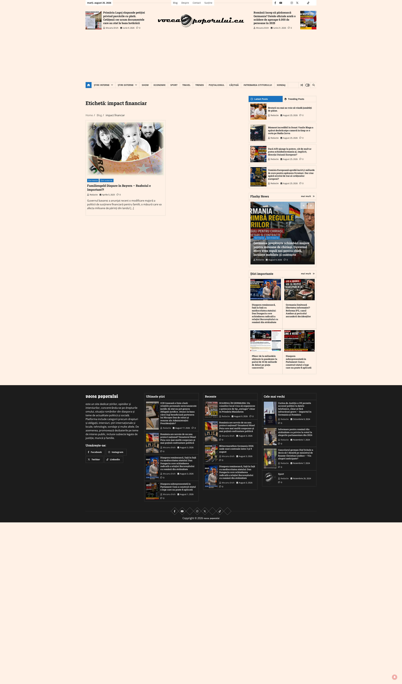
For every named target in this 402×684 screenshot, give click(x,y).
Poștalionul (216, 84)
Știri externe (125, 84)
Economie (160, 84)
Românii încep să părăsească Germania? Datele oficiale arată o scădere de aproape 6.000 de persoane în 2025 (275, 18)
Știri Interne (101, 84)
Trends (199, 84)
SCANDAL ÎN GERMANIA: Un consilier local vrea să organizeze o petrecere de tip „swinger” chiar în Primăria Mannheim (237, 407)
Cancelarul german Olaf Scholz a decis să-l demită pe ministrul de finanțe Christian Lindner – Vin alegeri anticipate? (295, 454)
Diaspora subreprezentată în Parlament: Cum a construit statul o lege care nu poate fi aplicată (298, 361)
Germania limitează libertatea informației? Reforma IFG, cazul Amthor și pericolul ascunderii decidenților (298, 310)
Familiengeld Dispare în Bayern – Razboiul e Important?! (119, 187)
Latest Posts (261, 98)
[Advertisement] (201, 58)
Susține (208, 2)
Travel (186, 84)
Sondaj (281, 84)
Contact (197, 2)
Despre (185, 2)
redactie (94, 194)
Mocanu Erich (112, 27)
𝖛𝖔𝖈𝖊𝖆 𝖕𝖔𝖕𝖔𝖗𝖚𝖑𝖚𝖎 (212, 518)
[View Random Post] (301, 85)
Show (145, 84)
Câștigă (234, 84)
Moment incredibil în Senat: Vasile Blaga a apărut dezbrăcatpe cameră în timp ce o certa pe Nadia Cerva (290, 130)
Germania (93, 180)
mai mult (306, 196)
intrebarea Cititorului (258, 84)
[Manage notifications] (394, 677)
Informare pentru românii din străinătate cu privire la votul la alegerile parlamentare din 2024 (295, 432)
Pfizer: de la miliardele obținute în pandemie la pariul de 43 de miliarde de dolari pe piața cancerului (264, 361)
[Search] (313, 85)
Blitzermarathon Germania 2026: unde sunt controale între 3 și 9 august (236, 448)
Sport (173, 84)
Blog (175, 2)
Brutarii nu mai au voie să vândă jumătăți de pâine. (290, 109)
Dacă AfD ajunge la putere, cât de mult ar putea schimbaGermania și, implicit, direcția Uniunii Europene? (289, 151)
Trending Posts (296, 98)
